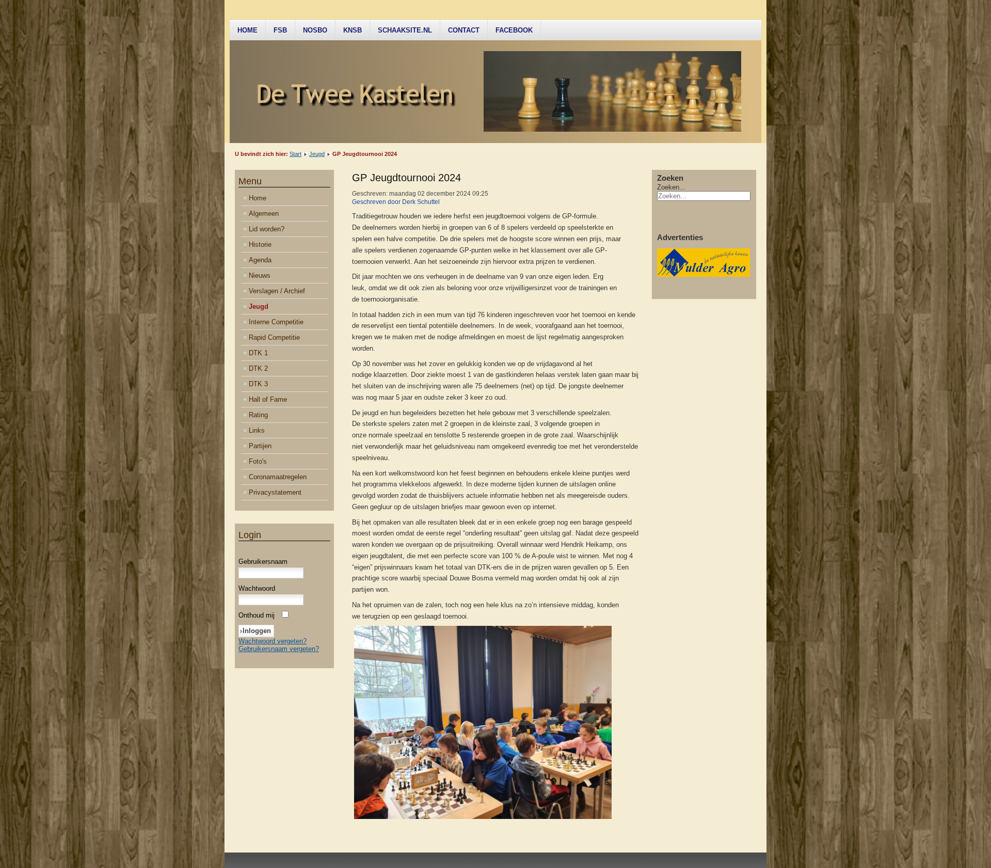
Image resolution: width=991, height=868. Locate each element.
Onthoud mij (256, 615)
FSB (280, 30)
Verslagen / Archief (277, 291)
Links (257, 430)
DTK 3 (258, 384)
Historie (260, 244)
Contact (463, 30)
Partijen (260, 446)
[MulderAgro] (703, 274)
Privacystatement (275, 492)
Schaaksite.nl (405, 30)
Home (247, 30)
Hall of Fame (268, 399)
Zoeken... (671, 187)
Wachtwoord (256, 588)
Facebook (514, 30)
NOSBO (315, 30)
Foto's (258, 461)
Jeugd (317, 154)
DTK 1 (258, 353)
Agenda (260, 260)
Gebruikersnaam (262, 561)
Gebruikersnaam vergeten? (278, 649)
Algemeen (264, 213)
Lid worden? (266, 229)
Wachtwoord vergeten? (272, 641)
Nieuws (259, 275)
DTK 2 (258, 368)
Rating (258, 415)
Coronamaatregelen (278, 477)
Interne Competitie (276, 322)
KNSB (352, 30)
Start (295, 154)
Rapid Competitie (274, 337)
